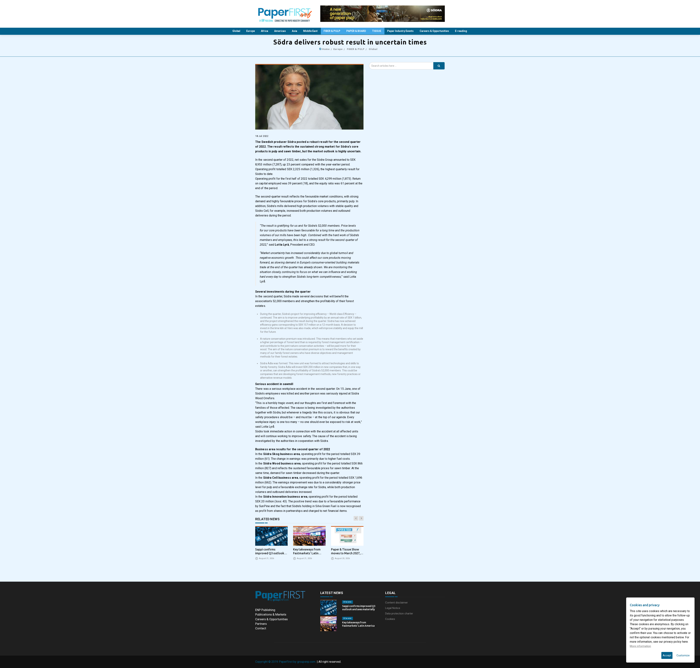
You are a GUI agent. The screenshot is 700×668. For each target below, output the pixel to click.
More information (640, 646)
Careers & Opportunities (435, 31)
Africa (265, 31)
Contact (260, 628)
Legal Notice (392, 608)
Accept (667, 655)
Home (326, 49)
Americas (280, 31)
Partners (261, 624)
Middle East (310, 31)
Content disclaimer (396, 602)
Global (236, 31)
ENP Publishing (265, 610)
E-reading (461, 31)
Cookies (390, 619)
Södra (291, 142)
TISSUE (377, 31)
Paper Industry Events (400, 31)
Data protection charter (399, 613)
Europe (250, 31)
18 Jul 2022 (262, 136)
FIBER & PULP (332, 31)
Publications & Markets (270, 614)
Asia (295, 31)
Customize (683, 655)
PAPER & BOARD (356, 31)
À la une (347, 602)
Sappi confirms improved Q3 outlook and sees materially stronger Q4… (358, 609)
